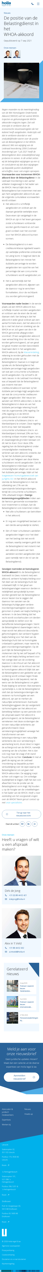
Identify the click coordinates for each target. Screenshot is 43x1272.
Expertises (6, 1119)
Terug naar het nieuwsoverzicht (23, 814)
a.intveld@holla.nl (17, 951)
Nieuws (27, 1109)
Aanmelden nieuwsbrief (19, 1077)
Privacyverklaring (8, 1250)
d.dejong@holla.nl (17, 899)
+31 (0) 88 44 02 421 (18, 895)
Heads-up (28, 1114)
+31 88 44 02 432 (16, 948)
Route (4, 1165)
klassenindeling (31, 352)
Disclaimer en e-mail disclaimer (14, 1259)
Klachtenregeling (8, 1264)
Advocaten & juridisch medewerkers (7, 1112)
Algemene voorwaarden (11, 1246)
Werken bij (6, 1124)
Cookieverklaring (8, 1255)
